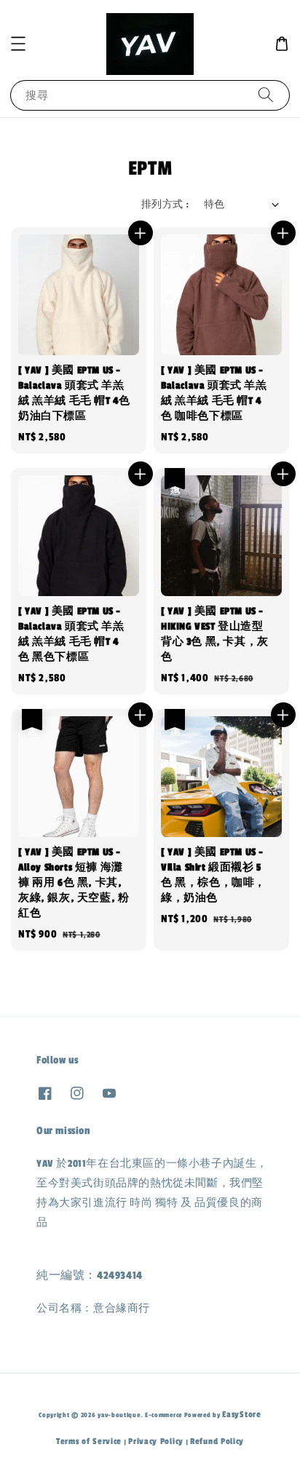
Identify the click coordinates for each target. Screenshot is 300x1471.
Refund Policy (217, 1441)
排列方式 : (165, 204)
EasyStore (241, 1414)
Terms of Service (89, 1441)
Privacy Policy (155, 1441)
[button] (18, 44)
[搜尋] (265, 95)
